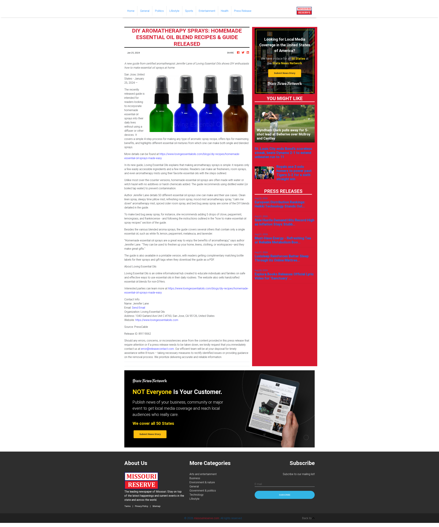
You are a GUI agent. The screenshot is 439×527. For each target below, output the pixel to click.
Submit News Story (284, 73)
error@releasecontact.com (157, 348)
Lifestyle (174, 11)
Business (194, 478)
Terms (127, 506)
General (144, 11)
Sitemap (156, 506)
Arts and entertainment (203, 474)
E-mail (258, 484)
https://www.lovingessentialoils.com (156, 320)
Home (132, 11)
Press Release (242, 11)
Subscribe (284, 494)
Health (224, 11)
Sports (189, 11)
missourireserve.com (206, 518)
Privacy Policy (141, 506)
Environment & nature (202, 482)
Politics (159, 11)
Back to (307, 518)
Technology (196, 494)
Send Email (138, 307)
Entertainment (207, 11)
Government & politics (202, 490)
